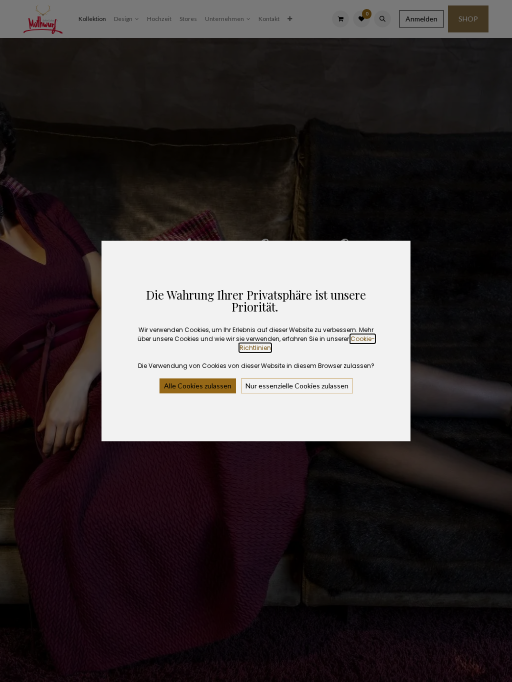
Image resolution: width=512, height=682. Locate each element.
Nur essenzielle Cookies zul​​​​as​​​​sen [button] (297, 385)
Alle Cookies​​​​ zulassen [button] (198, 385)
